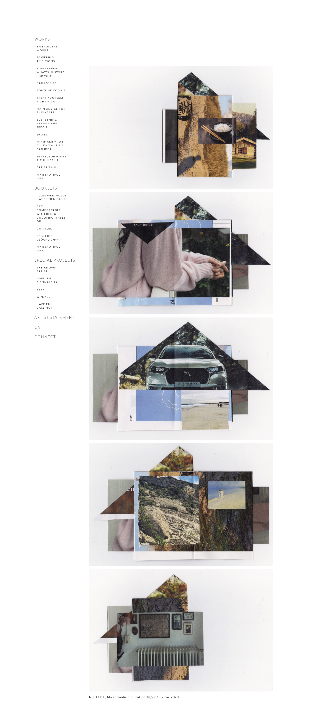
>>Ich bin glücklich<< (48, 237)
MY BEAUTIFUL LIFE (49, 176)
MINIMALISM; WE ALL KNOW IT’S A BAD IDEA (50, 145)
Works (42, 39)
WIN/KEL (44, 296)
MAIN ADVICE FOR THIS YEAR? (51, 110)
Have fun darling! (45, 305)
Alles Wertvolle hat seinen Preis (52, 197)
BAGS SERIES (47, 83)
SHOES (42, 134)
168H (41, 289)
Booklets (45, 188)
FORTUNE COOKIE (51, 90)
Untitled (45, 228)
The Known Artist (47, 269)
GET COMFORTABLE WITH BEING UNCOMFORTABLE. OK (52, 214)
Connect (45, 337)
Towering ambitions (46, 59)
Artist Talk (47, 167)
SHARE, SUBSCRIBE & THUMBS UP (52, 158)
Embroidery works (47, 48)
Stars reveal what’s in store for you (51, 72)
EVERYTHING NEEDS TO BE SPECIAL (47, 123)
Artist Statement (54, 317)
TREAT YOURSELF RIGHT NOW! (50, 99)
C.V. (38, 327)
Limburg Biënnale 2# (47, 280)
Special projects (54, 260)
